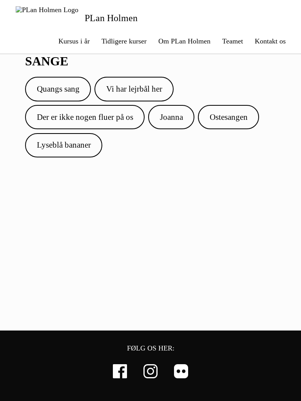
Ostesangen (229, 117)
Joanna (171, 117)
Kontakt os (270, 41)
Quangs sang (58, 89)
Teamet (232, 41)
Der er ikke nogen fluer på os (85, 117)
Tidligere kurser (124, 41)
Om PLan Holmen (184, 41)
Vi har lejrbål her (134, 89)
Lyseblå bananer (64, 145)
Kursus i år (74, 41)
